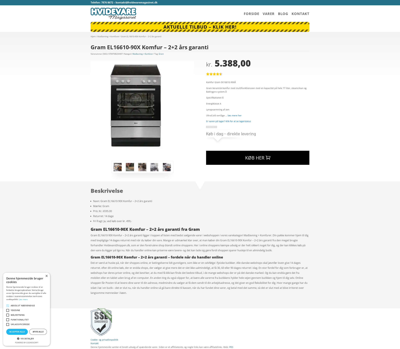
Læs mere (23, 299)
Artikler (124, 310)
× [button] (46, 276)
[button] (26, 339)
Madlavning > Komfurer (108, 36)
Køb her (254, 158)
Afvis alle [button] (38, 331)
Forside (251, 14)
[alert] (26, 309)
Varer (269, 14)
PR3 (231, 347)
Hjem (93, 36)
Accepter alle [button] (17, 331)
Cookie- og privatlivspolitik (104, 339)
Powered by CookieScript (26, 342)
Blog (283, 14)
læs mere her (235, 115)
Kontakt (300, 14)
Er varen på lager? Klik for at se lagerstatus (228, 121)
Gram (161, 54)
